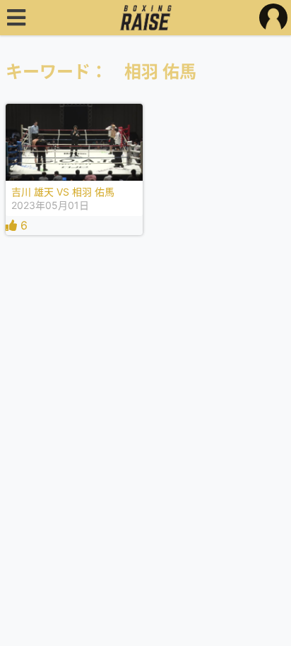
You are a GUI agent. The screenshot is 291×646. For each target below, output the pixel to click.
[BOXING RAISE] (145, 17)
